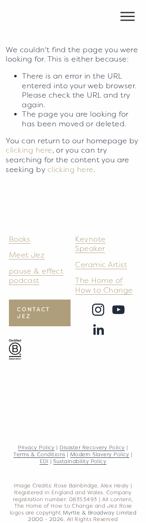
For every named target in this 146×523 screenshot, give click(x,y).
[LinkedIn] (98, 329)
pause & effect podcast (36, 275)
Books (19, 239)
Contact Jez (33, 313)
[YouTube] (118, 309)
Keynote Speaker (90, 243)
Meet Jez (27, 254)
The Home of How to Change (104, 285)
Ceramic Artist (101, 264)
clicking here (29, 150)
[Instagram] (98, 309)
